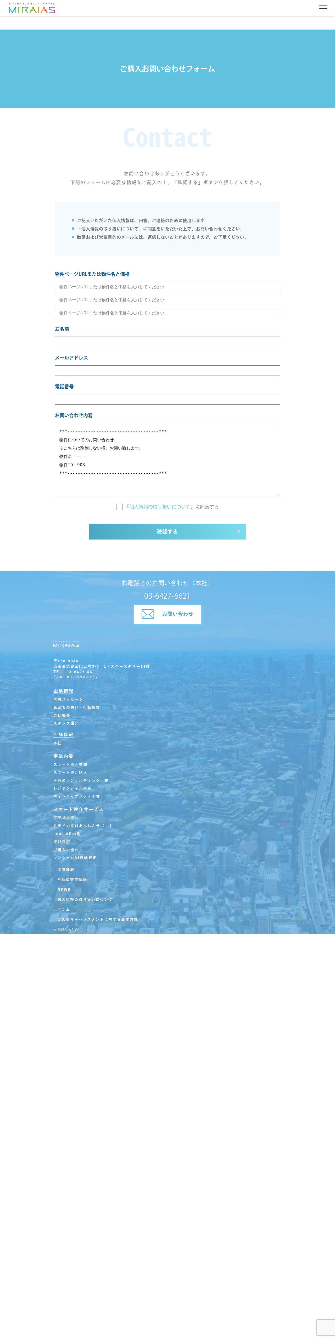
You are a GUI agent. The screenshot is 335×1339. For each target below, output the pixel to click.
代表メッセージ (68, 700)
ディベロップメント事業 (76, 797)
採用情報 (65, 870)
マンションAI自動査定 (75, 858)
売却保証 (61, 842)
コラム (63, 910)
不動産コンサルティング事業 (81, 781)
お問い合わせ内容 (74, 415)
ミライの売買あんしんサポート (83, 826)
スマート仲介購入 (70, 773)
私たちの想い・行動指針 (76, 708)
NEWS (64, 890)
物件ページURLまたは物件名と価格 (92, 274)
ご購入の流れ (66, 850)
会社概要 (61, 716)
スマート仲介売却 (70, 765)
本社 (57, 743)
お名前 (62, 329)
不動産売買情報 (72, 880)
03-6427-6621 (167, 595)
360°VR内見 (67, 834)
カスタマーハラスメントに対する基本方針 (97, 920)
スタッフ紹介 (66, 723)
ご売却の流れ (66, 818)
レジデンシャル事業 (72, 789)
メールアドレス (71, 357)
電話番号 (64, 386)
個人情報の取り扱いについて (160, 506)
